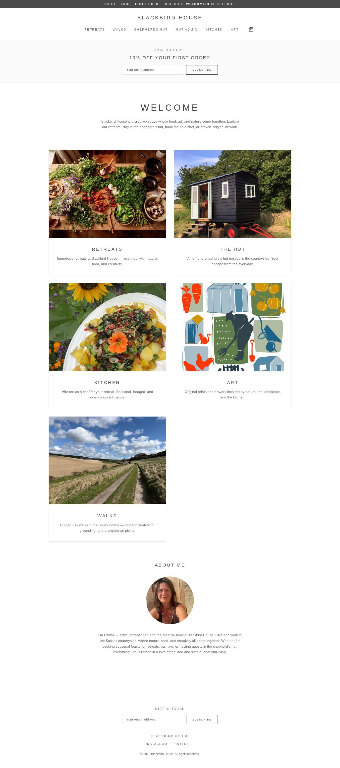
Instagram (156, 744)
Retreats (94, 29)
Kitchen (214, 29)
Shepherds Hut (151, 29)
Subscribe (202, 69)
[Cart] (251, 29)
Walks (119, 29)
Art (235, 29)
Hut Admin (187, 29)
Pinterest (183, 744)
